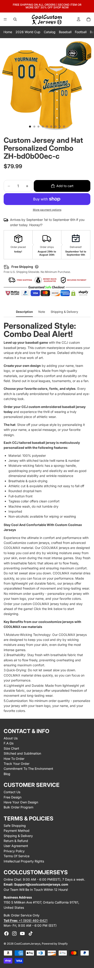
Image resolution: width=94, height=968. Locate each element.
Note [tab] (41, 312)
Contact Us (12, 792)
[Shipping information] (37, 267)
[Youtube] (22, 933)
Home (7, 32)
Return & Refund (16, 841)
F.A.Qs (8, 743)
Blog (7, 774)
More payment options (47, 209)
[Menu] (5, 19)
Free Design (12, 797)
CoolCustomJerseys (27, 943)
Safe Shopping (15, 825)
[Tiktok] (30, 933)
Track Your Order (16, 764)
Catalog (49, 32)
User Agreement (16, 846)
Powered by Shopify (55, 943)
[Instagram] (14, 933)
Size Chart (11, 748)
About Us (11, 738)
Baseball (65, 32)
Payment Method (16, 830)
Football (80, 32)
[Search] (15, 19)
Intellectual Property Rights (24, 861)
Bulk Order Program (18, 807)
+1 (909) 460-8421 (25, 920)
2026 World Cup (28, 32)
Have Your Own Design (21, 802)
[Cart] (89, 19)
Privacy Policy (14, 851)
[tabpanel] (47, 518)
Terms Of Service (16, 856)
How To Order (14, 759)
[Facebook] (6, 933)
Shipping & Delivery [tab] (64, 312)
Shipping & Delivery (18, 836)
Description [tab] (24, 312)
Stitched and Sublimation (22, 753)
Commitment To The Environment (28, 768)
